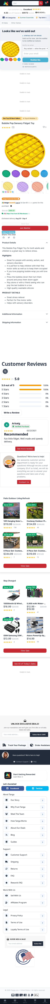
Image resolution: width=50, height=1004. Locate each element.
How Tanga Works (19, 821)
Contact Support (22, 762)
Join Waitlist (25, 228)
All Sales (5, 23)
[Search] (41, 3)
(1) (12, 127)
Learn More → (18, 777)
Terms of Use (16, 922)
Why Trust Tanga (18, 807)
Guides (14, 842)
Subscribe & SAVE (39, 734)
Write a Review (11, 412)
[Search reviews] (5, 371)
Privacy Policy (17, 915)
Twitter (39, 788)
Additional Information (12, 314)
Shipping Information (11, 322)
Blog (13, 835)
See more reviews (25, 448)
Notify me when (28, 45)
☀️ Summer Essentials (26, 17)
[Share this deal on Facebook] (4, 237)
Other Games (16, 23)
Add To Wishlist (8, 232)
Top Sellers (41, 17)
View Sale (25, 566)
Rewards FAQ (16, 882)
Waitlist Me (35, 60)
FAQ (35, 762)
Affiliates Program (19, 902)
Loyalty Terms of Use (20, 929)
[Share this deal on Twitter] (9, 237)
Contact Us (24, 482)
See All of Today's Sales (25, 664)
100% (45, 389)
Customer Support (19, 855)
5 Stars (5, 389)
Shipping (14, 862)
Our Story (15, 800)
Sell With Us (16, 895)
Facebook (14, 788)
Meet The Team (17, 814)
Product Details (9, 242)
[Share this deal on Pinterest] (14, 237)
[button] (11, 206)
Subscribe (38, 944)
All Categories (10, 18)
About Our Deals (18, 828)
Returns (14, 868)
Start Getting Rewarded (24, 774)
